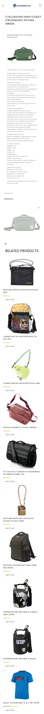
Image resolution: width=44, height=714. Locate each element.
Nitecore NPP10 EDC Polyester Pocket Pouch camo (18, 519)
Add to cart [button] (10, 299)
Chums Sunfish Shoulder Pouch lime (21, 383)
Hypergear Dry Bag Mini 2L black (19, 658)
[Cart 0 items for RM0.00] (39, 5)
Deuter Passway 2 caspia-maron (20, 427)
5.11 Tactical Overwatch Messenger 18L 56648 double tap (21, 472)
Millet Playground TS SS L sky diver (21, 703)
